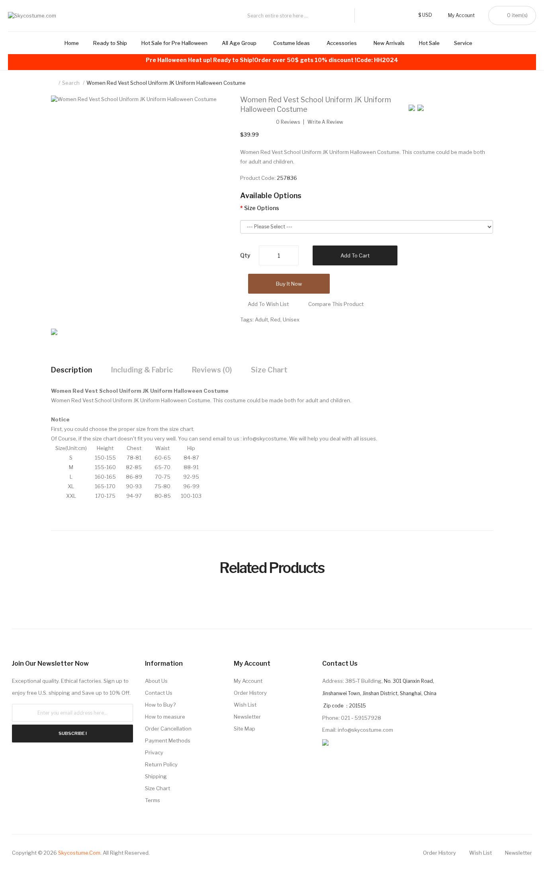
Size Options (261, 208)
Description (71, 370)
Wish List (245, 704)
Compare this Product (336, 304)
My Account (248, 681)
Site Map (244, 728)
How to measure (165, 716)
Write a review (325, 122)
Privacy (154, 752)
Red (275, 319)
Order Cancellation (168, 728)
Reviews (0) (212, 370)
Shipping (156, 776)
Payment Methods (167, 740)
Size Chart (269, 370)
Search (71, 83)
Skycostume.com (79, 853)
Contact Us (158, 693)
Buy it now (289, 284)
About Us (156, 681)
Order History (250, 693)
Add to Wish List (268, 304)
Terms (152, 800)
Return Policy (161, 764)
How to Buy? (160, 704)
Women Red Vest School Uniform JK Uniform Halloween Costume (166, 83)
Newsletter (247, 716)
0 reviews (288, 122)
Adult (261, 319)
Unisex (291, 319)
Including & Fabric (142, 370)
